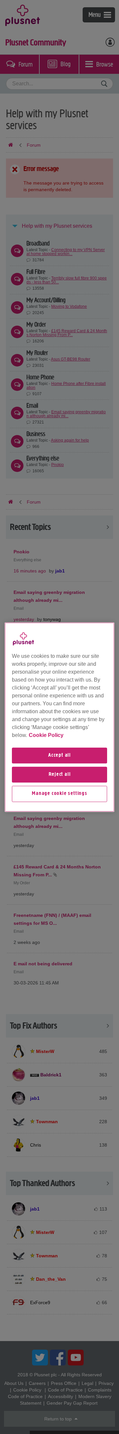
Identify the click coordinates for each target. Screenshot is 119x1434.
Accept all (59, 755)
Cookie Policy (46, 735)
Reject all (60, 774)
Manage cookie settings (59, 794)
